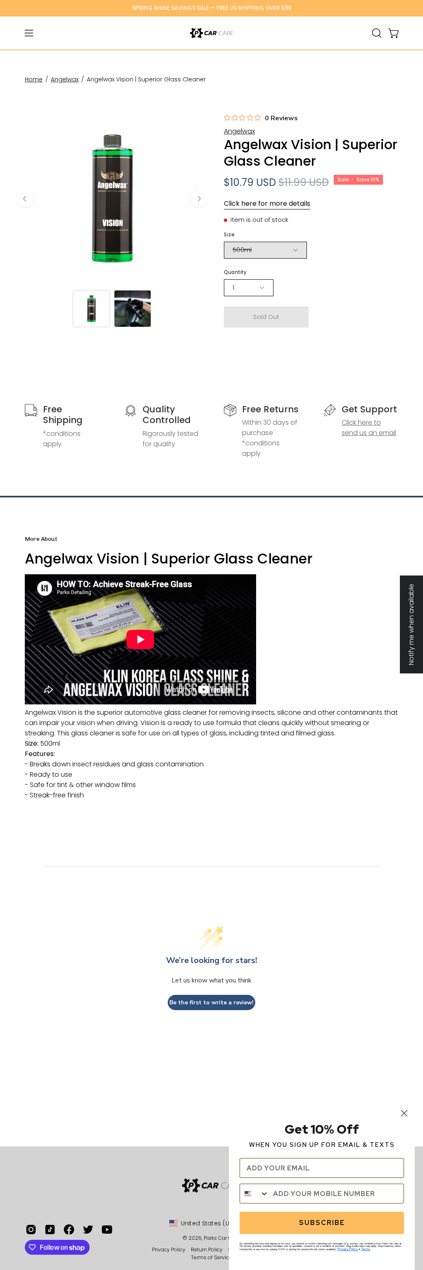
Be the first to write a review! (211, 1002)
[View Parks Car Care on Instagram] (31, 1229)
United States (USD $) (213, 1223)
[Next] (199, 198)
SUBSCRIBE (322, 1222)
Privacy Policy (169, 1249)
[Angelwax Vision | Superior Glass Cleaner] (91, 308)
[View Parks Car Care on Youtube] (107, 1229)
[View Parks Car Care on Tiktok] (50, 1229)
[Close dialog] (404, 1113)
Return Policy (207, 1249)
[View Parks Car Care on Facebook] (69, 1229)
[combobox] (254, 1193)
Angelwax (64, 79)
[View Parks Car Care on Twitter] (88, 1229)
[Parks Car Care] (211, 33)
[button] (376, 33)
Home (34, 79)
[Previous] (25, 198)
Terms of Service (211, 1257)
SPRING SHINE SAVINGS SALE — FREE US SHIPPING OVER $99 (211, 8)
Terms (365, 1249)
